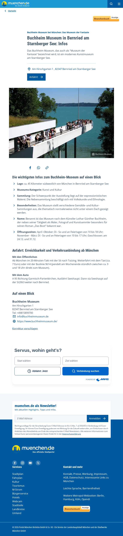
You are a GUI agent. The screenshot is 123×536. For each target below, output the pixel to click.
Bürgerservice (20, 493)
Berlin (100, 495)
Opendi (86, 499)
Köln (77, 499)
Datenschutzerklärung (71, 434)
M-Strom (17, 489)
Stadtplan (17, 474)
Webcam (17, 501)
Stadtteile (17, 505)
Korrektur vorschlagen (25, 328)
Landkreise (18, 509)
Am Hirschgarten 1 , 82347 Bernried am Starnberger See (64, 69)
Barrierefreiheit (91, 488)
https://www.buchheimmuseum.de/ (37, 321)
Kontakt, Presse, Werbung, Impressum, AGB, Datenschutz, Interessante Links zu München (86, 477)
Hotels (16, 497)
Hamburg (68, 499)
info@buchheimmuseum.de (32, 316)
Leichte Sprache (72, 488)
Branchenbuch (106, 18)
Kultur (15, 481)
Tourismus (18, 485)
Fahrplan (17, 477)
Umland (16, 513)
